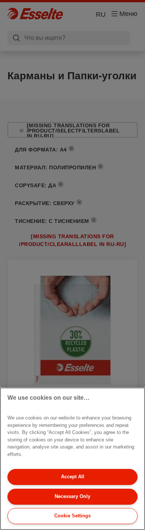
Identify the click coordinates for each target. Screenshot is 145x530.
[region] (72, 458)
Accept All (72, 476)
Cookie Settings (72, 515)
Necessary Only (72, 496)
